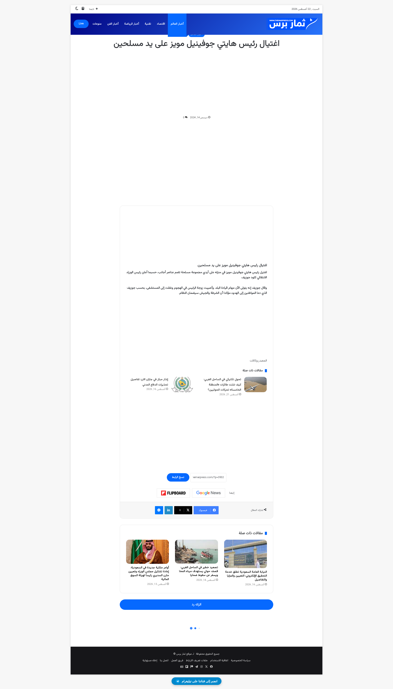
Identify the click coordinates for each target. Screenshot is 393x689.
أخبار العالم (177, 24)
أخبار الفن (113, 24)
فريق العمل (177, 661)
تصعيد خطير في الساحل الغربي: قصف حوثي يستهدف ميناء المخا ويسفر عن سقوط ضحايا (198, 571)
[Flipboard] (173, 493)
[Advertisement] (196, 82)
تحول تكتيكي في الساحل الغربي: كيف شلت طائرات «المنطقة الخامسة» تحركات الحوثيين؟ (222, 384)
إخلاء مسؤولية (149, 661)
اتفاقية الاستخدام (219, 661)
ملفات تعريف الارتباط (197, 661)
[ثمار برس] (290, 24)
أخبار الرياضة (131, 24)
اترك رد (196, 604)
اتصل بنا (164, 661)
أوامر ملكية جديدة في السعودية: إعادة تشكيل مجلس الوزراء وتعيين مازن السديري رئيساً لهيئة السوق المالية (148, 573)
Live (81, 24)
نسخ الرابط (178, 477)
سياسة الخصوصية (241, 661)
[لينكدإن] (169, 510)
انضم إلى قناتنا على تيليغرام (199, 681)
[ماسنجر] (159, 510)
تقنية (148, 24)
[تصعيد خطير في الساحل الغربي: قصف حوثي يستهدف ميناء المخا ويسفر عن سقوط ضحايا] (196, 552)
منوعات (97, 24)
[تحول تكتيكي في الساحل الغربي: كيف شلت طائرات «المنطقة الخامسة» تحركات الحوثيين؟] (255, 384)
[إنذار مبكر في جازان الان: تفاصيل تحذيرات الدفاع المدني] (182, 384)
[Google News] (208, 493)
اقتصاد (161, 24)
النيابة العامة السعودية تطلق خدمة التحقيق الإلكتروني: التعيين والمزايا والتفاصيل (246, 576)
